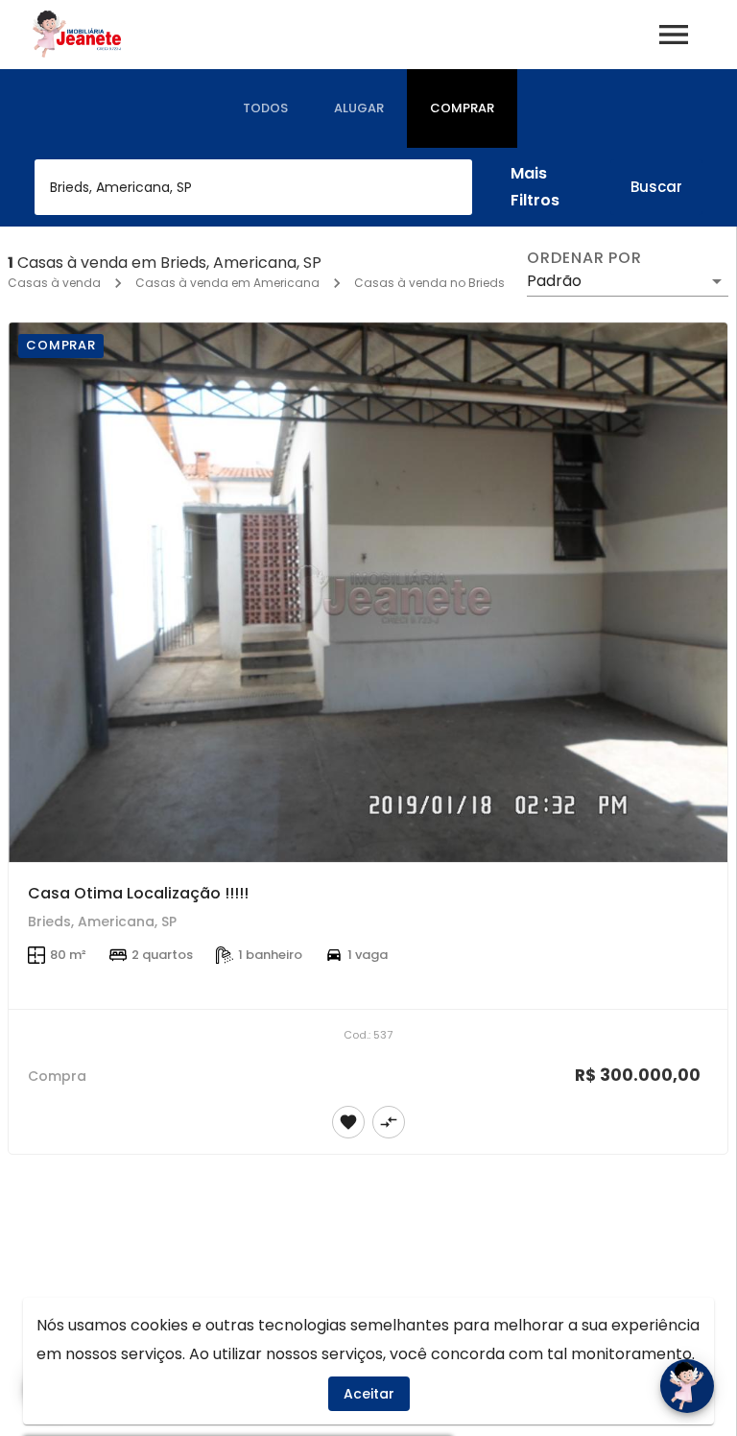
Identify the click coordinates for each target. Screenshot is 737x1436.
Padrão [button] (554, 281)
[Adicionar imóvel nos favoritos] (348, 1122)
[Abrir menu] (673, 34)
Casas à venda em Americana (227, 283)
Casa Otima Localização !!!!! (138, 893)
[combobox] (253, 187)
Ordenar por (584, 258)
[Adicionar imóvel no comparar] (388, 1122)
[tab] (265, 108)
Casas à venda (54, 283)
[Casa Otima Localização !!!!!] (368, 592)
